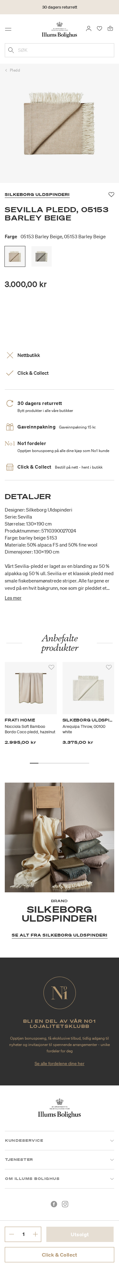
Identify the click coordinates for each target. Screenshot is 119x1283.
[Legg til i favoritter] (51, 667)
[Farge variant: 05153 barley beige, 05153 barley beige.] (15, 256)
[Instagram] (65, 1204)
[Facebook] (54, 1204)
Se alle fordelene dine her (59, 1063)
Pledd (15, 70)
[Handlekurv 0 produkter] (110, 28)
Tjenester (19, 1159)
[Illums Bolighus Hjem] (59, 29)
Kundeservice (24, 1140)
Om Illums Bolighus (32, 1178)
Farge (55, 236)
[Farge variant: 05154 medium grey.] (41, 256)
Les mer (13, 598)
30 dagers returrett (59, 7)
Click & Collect (59, 1255)
